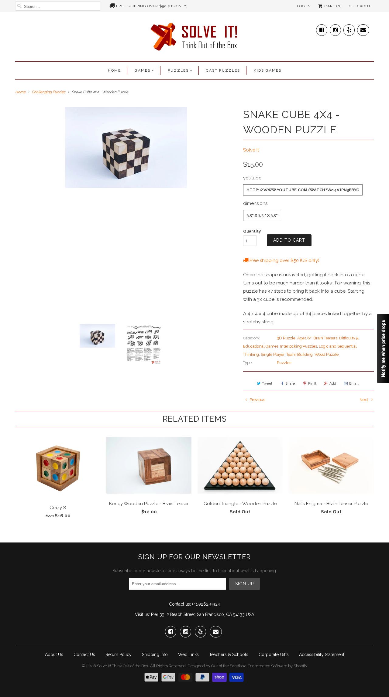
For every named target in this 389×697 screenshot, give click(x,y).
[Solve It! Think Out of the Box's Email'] (363, 29)
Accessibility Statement (321, 654)
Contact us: (180, 604)
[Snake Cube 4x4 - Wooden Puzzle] (126, 147)
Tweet (267, 383)
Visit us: (142, 614)
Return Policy (118, 654)
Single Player (272, 354)
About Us (54, 654)
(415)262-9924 (206, 604)
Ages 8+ (304, 338)
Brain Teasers (325, 338)
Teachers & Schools (228, 654)
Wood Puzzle (327, 354)
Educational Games (260, 346)
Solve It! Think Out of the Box (122, 666)
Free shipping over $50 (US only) (152, 6)
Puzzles (178, 70)
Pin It (312, 383)
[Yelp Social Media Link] (349, 29)
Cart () (332, 6)
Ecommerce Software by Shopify (277, 666)
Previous (257, 399)
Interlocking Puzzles (298, 346)
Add (332, 383)
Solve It (251, 150)
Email (353, 383)
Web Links (188, 654)
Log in (304, 6)
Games (142, 70)
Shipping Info (155, 654)
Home (114, 70)
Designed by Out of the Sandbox (217, 666)
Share (290, 383)
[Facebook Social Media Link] (321, 29)
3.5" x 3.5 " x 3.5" (262, 215)
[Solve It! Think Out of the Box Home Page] (194, 38)
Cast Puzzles (223, 70)
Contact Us (84, 654)
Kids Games (267, 70)
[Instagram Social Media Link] (335, 29)
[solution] (126, 213)
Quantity (252, 231)
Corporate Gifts (274, 654)
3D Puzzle (286, 338)
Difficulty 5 (348, 338)
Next (364, 399)
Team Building (299, 354)
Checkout (360, 6)
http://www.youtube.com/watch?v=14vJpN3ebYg (302, 190)
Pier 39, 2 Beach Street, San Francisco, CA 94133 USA (202, 614)
